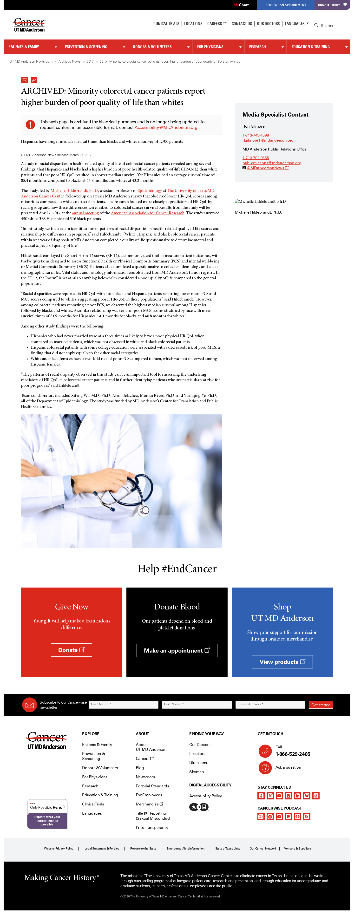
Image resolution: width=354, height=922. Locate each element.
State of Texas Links (227, 848)
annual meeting (85, 213)
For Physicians (210, 46)
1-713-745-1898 (256, 135)
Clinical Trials (166, 23)
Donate (68, 650)
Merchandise (147, 804)
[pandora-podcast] (288, 816)
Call (292, 751)
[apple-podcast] (261, 816)
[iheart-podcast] (297, 816)
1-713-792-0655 (256, 158)
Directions (198, 762)
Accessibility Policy (205, 796)
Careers (215, 23)
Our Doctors (268, 23)
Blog (140, 767)
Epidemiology (150, 191)
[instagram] (288, 795)
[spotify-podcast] (270, 816)
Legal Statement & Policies (102, 848)
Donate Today (329, 5)
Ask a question (288, 767)
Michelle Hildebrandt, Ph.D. (74, 191)
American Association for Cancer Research (147, 213)
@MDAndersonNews (268, 168)
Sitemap (196, 772)
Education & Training (311, 46)
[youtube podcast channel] (279, 816)
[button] (24, 79)
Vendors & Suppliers (297, 848)
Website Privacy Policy (58, 848)
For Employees (149, 795)
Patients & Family (23, 46)
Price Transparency (152, 827)
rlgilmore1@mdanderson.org (268, 140)
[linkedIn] (297, 795)
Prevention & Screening (86, 46)
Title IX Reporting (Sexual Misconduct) (153, 816)
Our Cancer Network (263, 848)
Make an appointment (174, 650)
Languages (295, 23)
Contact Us (242, 23)
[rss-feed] (306, 816)
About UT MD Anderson (151, 747)
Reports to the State (143, 848)
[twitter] (270, 795)
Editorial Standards (152, 786)
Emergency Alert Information (185, 848)
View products (280, 661)
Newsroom (145, 777)
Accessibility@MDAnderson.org (166, 127)
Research (257, 46)
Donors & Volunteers (152, 46)
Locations (197, 753)
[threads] (316, 795)
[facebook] (261, 795)
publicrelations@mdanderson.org (272, 163)
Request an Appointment (286, 5)
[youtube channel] (279, 795)
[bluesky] (306, 795)
